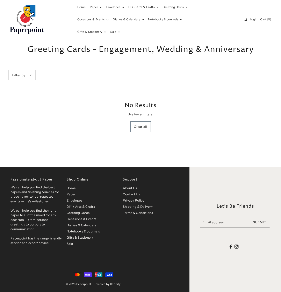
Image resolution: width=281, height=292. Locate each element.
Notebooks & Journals (163, 19)
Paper (94, 7)
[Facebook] (231, 246)
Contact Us (131, 194)
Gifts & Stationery (90, 32)
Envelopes (113, 7)
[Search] (245, 19)
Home (71, 188)
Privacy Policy (133, 200)
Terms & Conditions (138, 213)
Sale (113, 32)
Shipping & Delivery (138, 207)
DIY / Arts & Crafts (142, 7)
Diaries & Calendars (127, 19)
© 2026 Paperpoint (78, 284)
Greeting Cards (174, 7)
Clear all (140, 127)
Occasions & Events (81, 219)
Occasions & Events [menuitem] (91, 19)
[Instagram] (236, 246)
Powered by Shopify (107, 284)
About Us (130, 188)
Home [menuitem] (81, 7)
